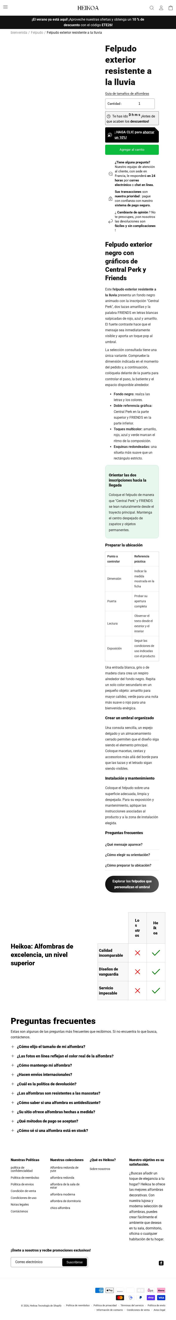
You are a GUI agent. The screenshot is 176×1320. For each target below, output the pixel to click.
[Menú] (5, 7)
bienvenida (19, 32)
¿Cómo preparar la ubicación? (128, 865)
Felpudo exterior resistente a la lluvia (74, 32)
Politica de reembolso (25, 1177)
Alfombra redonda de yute (64, 1169)
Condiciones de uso (23, 1198)
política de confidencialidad (22, 1169)
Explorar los (132, 884)
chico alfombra (60, 1208)
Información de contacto (110, 1310)
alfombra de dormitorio (65, 1201)
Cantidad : (115, 104)
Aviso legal (159, 1310)
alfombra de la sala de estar (64, 1186)
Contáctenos (19, 1211)
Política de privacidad (105, 1305)
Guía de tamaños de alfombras (127, 94)
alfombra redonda (62, 1177)
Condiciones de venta (138, 1310)
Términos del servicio (132, 1305)
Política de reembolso (78, 1305)
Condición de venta (23, 1191)
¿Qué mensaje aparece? (124, 844)
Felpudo (37, 32)
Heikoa (33, 1305)
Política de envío (156, 1305)
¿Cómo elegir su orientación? (127, 855)
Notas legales (20, 1204)
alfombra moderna (62, 1194)
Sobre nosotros (100, 1169)
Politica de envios (22, 1184)
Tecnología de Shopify (49, 1305)
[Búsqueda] (151, 7)
